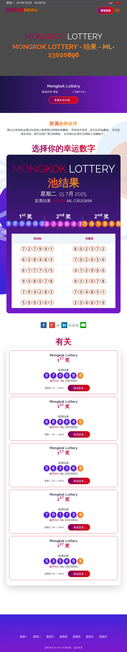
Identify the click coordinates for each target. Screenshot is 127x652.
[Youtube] (74, 621)
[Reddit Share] (77, 325)
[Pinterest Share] (70, 325)
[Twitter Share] (58, 325)
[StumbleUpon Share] (73, 325)
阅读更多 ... (80, 388)
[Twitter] (60, 621)
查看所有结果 (62, 100)
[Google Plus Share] (52, 325)
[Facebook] (53, 621)
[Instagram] (67, 621)
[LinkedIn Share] (64, 325)
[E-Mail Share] (83, 325)
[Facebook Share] (43, 325)
